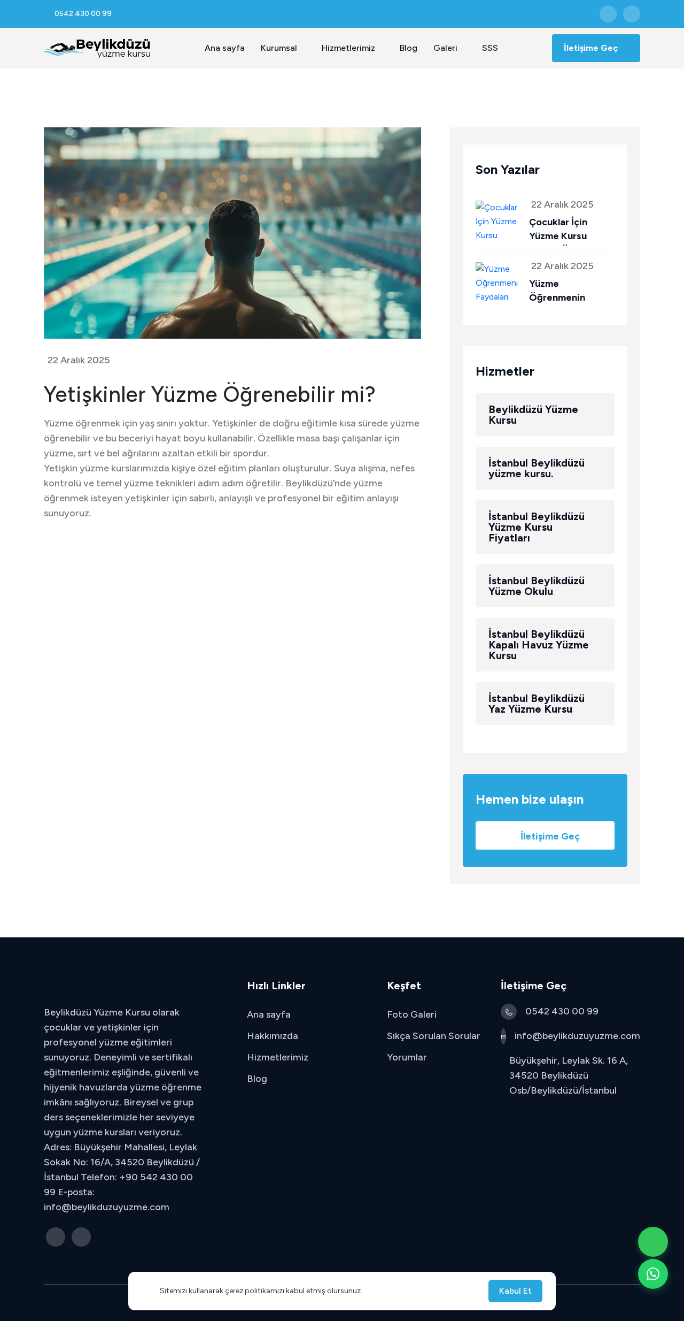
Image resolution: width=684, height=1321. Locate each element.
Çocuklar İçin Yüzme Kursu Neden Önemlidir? (570, 236)
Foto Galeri (412, 1014)
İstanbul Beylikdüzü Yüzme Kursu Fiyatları (536, 527)
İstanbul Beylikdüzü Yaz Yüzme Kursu (536, 703)
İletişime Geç (592, 48)
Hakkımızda (272, 1036)
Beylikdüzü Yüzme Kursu (533, 414)
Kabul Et (515, 1291)
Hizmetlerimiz (349, 48)
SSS (490, 48)
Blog (408, 48)
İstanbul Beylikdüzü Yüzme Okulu (536, 586)
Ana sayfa (225, 48)
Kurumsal (280, 48)
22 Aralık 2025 (79, 360)
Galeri (446, 48)
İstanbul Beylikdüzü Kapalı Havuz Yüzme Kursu (538, 645)
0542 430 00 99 (561, 1011)
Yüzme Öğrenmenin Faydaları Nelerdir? (572, 297)
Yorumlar (407, 1057)
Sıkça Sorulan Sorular (433, 1036)
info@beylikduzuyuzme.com (577, 1036)
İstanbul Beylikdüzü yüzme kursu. (536, 468)
